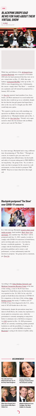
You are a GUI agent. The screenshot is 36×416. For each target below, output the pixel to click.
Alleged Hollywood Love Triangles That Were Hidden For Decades (26, 405)
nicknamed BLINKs (13, 81)
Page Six (6, 95)
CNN (5, 321)
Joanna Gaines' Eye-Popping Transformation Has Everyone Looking (26, 380)
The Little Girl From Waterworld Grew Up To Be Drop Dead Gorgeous (8, 380)
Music (3, 8)
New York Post (14, 118)
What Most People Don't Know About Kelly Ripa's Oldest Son (8, 405)
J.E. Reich (5, 23)
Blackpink (4, 331)
